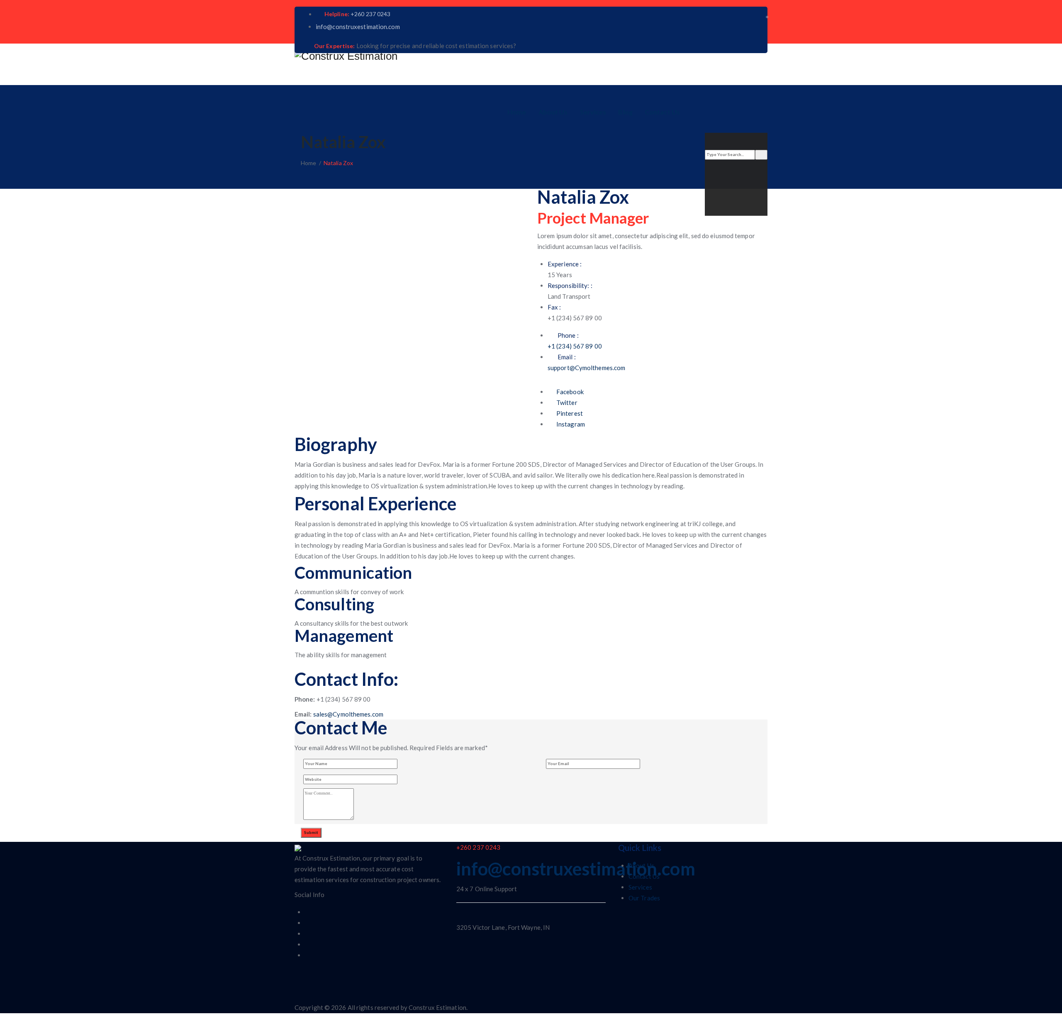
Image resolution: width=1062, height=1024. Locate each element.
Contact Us (662, 112)
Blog (625, 112)
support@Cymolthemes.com (586, 367)
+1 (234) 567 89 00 (575, 346)
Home (516, 112)
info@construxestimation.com (358, 26)
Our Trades (644, 898)
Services (593, 112)
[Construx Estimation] (531, 56)
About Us (553, 112)
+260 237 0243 (370, 13)
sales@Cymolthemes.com (348, 714)
